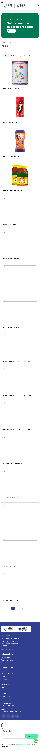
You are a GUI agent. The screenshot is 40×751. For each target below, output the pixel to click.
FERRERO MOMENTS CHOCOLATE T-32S (17, 395)
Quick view (35, 67)
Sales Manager (6, 703)
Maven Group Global (22, 744)
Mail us (3, 709)
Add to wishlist (35, 62)
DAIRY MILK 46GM (9, 225)
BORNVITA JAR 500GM (11, 156)
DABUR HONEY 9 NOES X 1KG (13, 190)
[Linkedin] (13, 716)
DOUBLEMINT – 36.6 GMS (11, 293)
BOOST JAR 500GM (10, 122)
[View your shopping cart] (38, 5)
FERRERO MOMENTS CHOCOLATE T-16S (16, 361)
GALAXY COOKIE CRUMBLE (12, 464)
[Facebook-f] (8, 716)
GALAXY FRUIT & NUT (10, 498)
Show (26, 56)
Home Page (5, 42)
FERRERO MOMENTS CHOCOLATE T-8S (16, 429)
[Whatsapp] (17, 716)
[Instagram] (3, 716)
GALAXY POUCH (9, 566)
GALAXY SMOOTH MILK (11, 600)
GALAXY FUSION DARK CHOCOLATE (15, 532)
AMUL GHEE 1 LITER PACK (11, 88)
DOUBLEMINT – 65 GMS (11, 327)
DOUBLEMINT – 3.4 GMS (11, 259)
